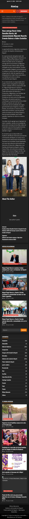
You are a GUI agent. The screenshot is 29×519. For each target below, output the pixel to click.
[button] (2, 11)
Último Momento (6, 392)
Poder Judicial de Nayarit (8, 362)
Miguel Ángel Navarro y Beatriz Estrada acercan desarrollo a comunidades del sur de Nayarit (14, 321)
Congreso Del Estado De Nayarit (9, 353)
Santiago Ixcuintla (6, 380)
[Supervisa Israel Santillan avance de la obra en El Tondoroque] (14, 412)
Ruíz (3, 371)
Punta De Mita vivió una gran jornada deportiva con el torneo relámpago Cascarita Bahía (14, 497)
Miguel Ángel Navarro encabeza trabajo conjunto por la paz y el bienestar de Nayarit (14, 269)
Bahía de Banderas (6, 347)
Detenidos (4, 356)
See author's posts (14, 219)
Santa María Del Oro (7, 377)
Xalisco (4, 395)
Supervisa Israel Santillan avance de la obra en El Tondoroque (14, 424)
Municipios (22, 510)
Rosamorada (5, 368)
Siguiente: (12, 237)
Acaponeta (4, 341)
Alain (5, 42)
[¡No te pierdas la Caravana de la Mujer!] (14, 462)
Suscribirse (24, 11)
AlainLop (14, 6)
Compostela (5, 350)
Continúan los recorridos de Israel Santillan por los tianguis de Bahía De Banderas (14, 448)
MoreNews (10, 517)
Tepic (3, 386)
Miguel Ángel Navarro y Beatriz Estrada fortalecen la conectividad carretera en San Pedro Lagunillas (14, 294)
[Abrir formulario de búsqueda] (14, 11)
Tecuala (4, 383)
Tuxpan (4, 389)
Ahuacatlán (5, 344)
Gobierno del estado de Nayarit (10, 27)
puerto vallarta (5, 365)
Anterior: (14, 229)
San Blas (4, 374)
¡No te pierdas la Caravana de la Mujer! (12, 472)
